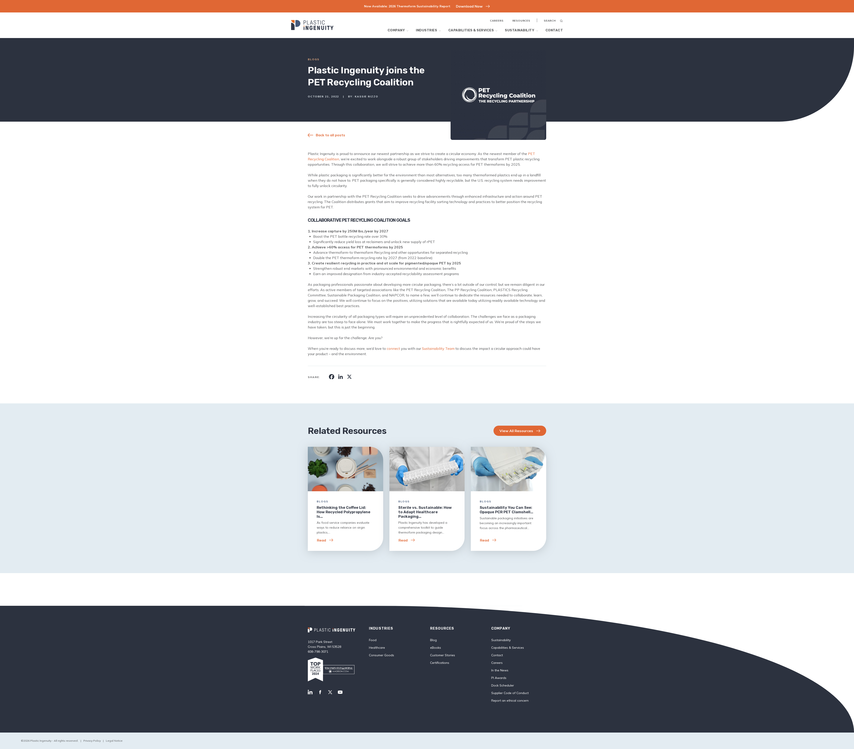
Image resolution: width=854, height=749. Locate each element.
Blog (433, 640)
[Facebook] (320, 692)
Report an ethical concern (510, 701)
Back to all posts (330, 135)
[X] (330, 692)
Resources (521, 20)
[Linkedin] (310, 692)
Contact (554, 30)
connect (393, 348)
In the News (499, 670)
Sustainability (519, 30)
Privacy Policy (92, 740)
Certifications (439, 663)
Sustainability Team (438, 348)
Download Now (469, 6)
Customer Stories (442, 655)
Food (373, 640)
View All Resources (516, 431)
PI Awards (498, 678)
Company (396, 30)
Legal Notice (114, 740)
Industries (426, 30)
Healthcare (377, 648)
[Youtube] (340, 692)
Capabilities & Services (471, 30)
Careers (497, 20)
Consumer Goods (381, 655)
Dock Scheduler (502, 685)
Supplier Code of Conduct (510, 693)
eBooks (435, 648)
